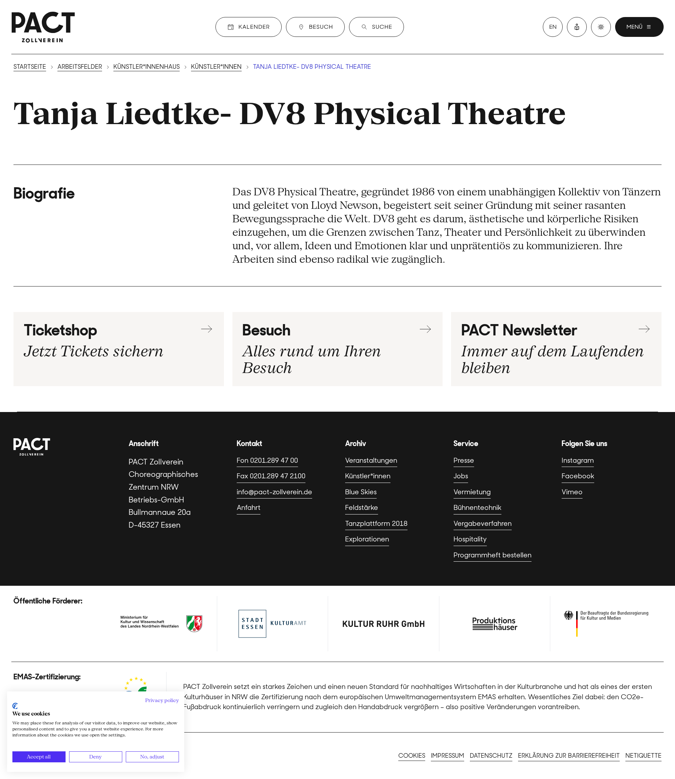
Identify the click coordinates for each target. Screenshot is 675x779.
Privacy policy (162, 700)
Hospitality (470, 539)
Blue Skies (361, 492)
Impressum (447, 755)
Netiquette (643, 755)
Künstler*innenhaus (146, 67)
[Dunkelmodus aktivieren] (601, 27)
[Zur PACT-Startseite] (43, 27)
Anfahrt (248, 507)
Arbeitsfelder (79, 67)
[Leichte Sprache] (577, 27)
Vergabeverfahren (483, 523)
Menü (634, 26)
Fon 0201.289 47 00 (267, 460)
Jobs (461, 476)
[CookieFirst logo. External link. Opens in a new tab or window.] (15, 706)
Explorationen (367, 539)
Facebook (578, 476)
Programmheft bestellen (492, 555)
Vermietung (472, 492)
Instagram (578, 460)
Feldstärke (361, 507)
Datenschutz (491, 755)
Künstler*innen (216, 67)
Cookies (411, 755)
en (553, 26)
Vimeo (572, 492)
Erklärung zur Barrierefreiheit (569, 755)
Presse (464, 460)
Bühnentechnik (477, 507)
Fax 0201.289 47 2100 (271, 476)
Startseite (29, 67)
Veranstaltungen (371, 460)
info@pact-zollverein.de (274, 492)
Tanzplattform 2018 (376, 523)
